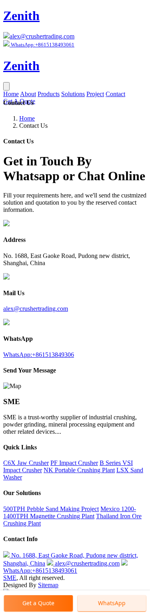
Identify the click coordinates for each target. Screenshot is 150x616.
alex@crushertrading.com (42, 36)
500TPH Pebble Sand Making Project (51, 508)
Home (11, 94)
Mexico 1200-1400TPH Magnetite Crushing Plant (69, 512)
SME (9, 577)
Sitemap (48, 585)
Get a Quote (38, 603)
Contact (115, 94)
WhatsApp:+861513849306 (38, 354)
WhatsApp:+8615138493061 (40, 570)
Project (95, 94)
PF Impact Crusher (74, 462)
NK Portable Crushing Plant (79, 470)
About (28, 94)
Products (49, 94)
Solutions (73, 94)
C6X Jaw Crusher (26, 462)
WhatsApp (112, 603)
